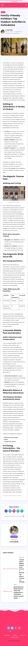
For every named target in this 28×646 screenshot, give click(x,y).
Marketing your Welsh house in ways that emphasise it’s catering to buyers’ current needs (19, 592)
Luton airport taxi (9, 152)
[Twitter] (12, 628)
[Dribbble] (19, 628)
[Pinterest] (15, 628)
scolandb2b (9, 30)
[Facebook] (8, 628)
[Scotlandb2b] (14, 1)
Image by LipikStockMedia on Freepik (12, 495)
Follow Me (14, 536)
